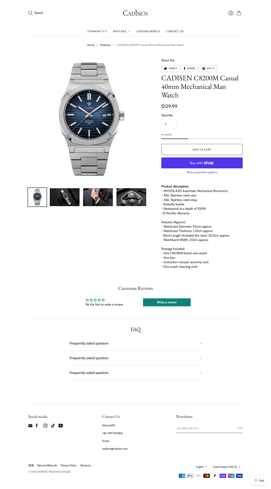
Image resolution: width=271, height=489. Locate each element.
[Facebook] (37, 426)
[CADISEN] (135, 13)
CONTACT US (175, 31)
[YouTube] (61, 426)
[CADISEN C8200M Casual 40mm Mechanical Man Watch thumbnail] (37, 197)
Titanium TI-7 (97, 31)
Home (90, 45)
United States (225, 466)
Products (105, 45)
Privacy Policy (69, 465)
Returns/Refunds (47, 465)
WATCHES (119, 31)
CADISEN (42, 471)
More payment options (202, 172)
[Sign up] (240, 428)
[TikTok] (53, 426)
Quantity (167, 115)
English (200, 466)
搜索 (31, 465)
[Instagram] (45, 426)
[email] (30, 426)
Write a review (167, 302)
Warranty (85, 465)
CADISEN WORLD (148, 31)
